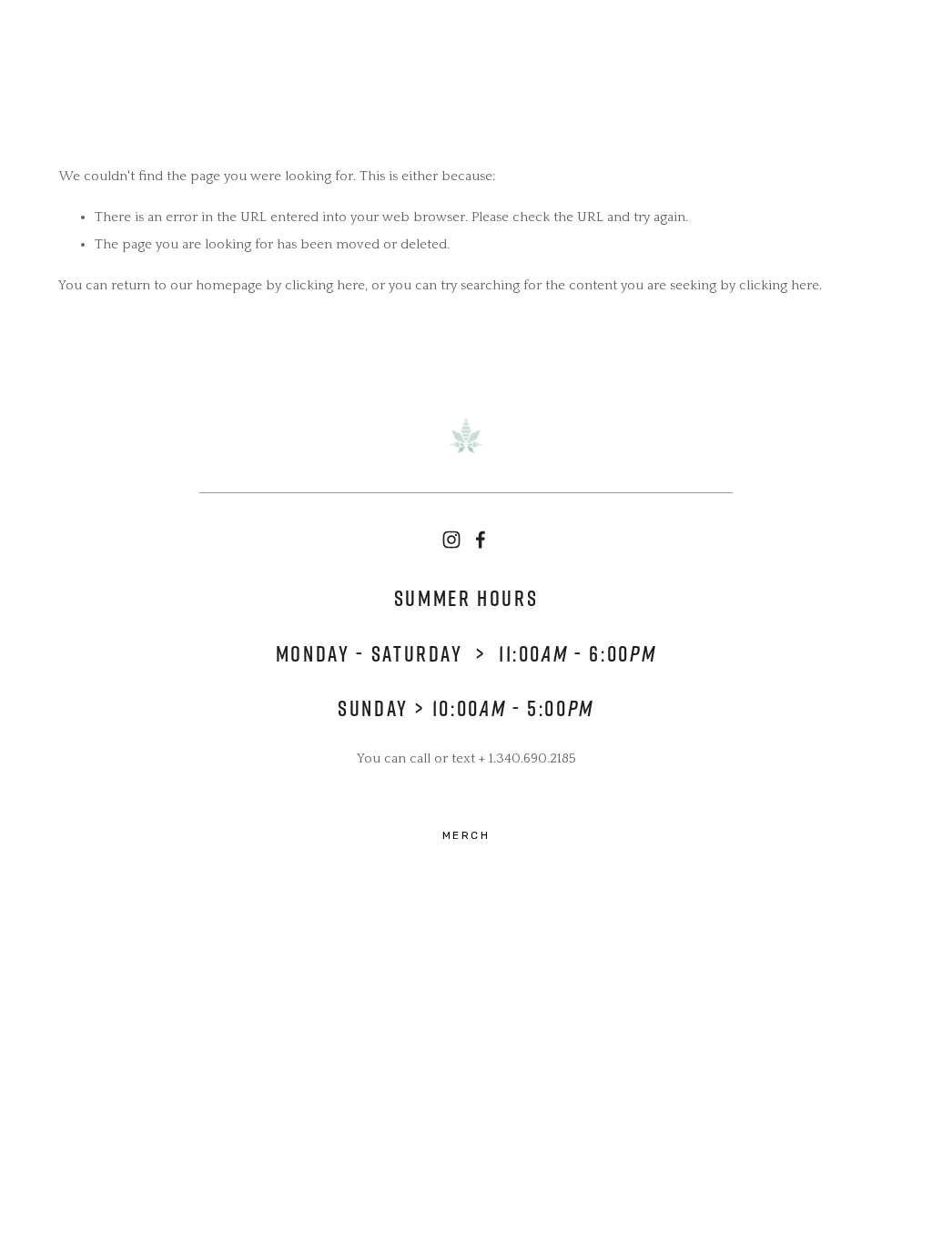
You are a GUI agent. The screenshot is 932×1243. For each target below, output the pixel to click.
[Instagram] (451, 540)
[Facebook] (480, 540)
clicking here (325, 285)
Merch (466, 835)
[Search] (66, 45)
